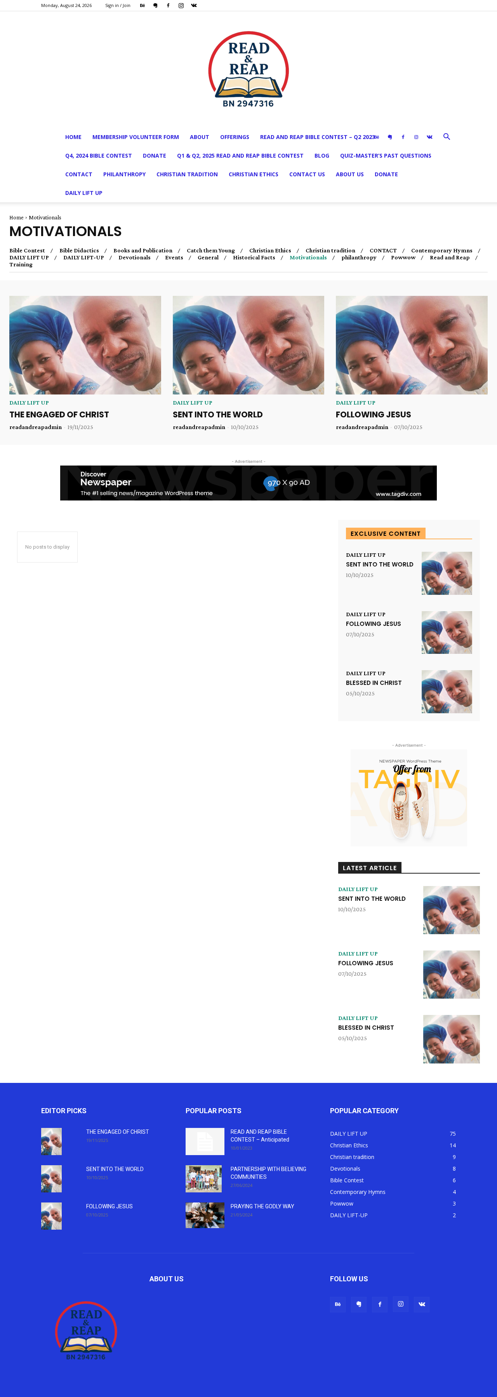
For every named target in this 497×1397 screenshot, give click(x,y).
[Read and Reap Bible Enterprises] (248, 69)
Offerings (234, 137)
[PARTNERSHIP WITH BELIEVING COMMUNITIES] (204, 1178)
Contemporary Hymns (442, 250)
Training (21, 264)
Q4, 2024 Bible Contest (98, 155)
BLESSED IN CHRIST (374, 683)
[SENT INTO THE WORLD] (249, 345)
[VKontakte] (194, 5)
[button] (446, 137)
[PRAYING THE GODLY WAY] (205, 1215)
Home (73, 137)
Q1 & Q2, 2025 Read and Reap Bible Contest (240, 155)
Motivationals (308, 257)
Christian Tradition (187, 174)
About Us (350, 174)
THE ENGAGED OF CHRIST (60, 414)
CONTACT (383, 250)
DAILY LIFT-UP (83, 257)
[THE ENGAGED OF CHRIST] (85, 345)
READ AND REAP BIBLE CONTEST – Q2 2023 (317, 137)
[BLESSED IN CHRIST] (447, 691)
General (208, 257)
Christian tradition (330, 250)
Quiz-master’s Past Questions (385, 155)
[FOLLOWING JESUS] (412, 345)
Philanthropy (124, 174)
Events (174, 257)
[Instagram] (181, 5)
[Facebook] (168, 5)
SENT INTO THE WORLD (218, 414)
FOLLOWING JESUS (373, 414)
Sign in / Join (117, 5)
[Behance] (142, 5)
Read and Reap (450, 257)
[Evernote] (155, 5)
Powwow (403, 257)
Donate (154, 155)
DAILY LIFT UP (84, 192)
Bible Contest (27, 250)
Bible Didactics (79, 250)
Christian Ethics (253, 174)
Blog (322, 155)
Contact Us (307, 174)
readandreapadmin (35, 427)
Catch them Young (211, 250)
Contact (78, 174)
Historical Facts (254, 257)
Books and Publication (142, 250)
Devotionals (134, 257)
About (199, 137)
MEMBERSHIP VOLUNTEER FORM (135, 137)
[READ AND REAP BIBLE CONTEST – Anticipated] (205, 1141)
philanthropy (359, 257)
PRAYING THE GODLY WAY (262, 1206)
